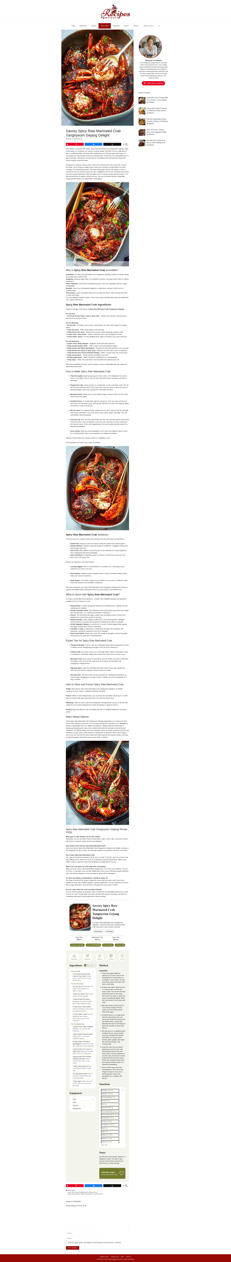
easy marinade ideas (107, 297)
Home (73, 26)
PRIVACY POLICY (149, 26)
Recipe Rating (70, 1206)
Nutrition (111, 959)
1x (85, 965)
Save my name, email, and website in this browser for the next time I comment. (94, 1242)
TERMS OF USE (115, 1256)
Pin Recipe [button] (109, 931)
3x (91, 965)
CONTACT (136, 26)
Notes (122, 959)
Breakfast (83, 26)
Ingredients (74, 959)
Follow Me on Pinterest (155, 83)
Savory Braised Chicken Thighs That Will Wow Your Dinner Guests (85, 1194)
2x (88, 965)
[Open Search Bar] (159, 26)
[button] (93, 971)
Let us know (105, 1174)
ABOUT (126, 26)
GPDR (122, 1256)
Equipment (87, 959)
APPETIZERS (105, 26)
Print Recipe (98, 931)
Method (99, 959)
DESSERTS (116, 26)
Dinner (93, 26)
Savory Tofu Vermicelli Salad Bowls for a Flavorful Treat (82, 1192)
